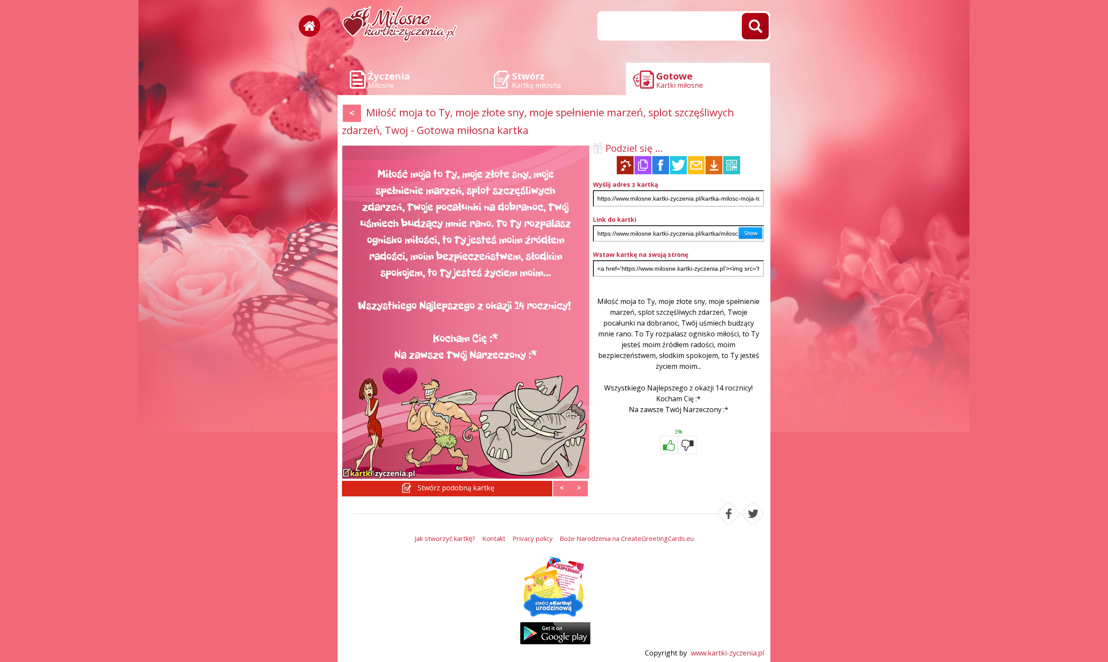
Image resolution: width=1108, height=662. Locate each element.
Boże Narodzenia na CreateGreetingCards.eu (627, 538)
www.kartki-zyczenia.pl (727, 653)
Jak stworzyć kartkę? (445, 538)
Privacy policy (532, 538)
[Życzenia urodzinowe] (554, 587)
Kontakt (494, 538)
